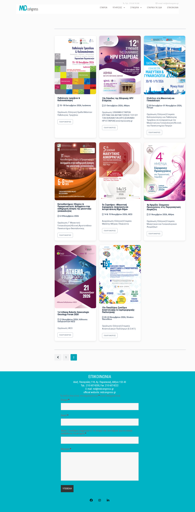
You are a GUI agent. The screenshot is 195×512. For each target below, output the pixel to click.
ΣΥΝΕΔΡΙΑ (134, 7)
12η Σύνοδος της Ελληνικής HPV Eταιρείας (117, 99)
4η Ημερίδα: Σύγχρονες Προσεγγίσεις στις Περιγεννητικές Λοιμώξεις (164, 207)
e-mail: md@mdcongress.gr (168, 3)
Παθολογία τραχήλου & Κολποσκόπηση (69, 99)
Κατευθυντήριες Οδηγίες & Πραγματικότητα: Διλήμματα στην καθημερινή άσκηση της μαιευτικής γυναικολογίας (74, 207)
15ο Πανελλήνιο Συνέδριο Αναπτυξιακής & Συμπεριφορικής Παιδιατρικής (118, 309)
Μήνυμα (66, 449)
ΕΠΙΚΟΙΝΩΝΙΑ (172, 7)
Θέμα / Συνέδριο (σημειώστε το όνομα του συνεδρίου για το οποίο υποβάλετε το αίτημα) (96, 432)
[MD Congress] (28, 8)
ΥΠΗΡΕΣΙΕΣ (117, 7)
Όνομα (65, 399)
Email (64, 415)
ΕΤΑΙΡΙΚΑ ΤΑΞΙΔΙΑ (154, 7)
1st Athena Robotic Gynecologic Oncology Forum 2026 (73, 313)
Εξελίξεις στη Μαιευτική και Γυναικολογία (160, 99)
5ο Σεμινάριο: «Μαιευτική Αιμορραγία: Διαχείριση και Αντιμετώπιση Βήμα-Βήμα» (115, 207)
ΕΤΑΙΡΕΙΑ (103, 7)
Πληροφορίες (65, 122)
